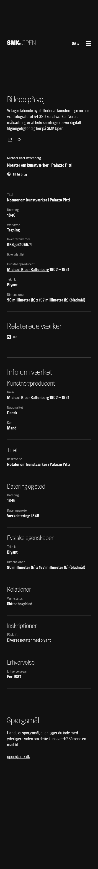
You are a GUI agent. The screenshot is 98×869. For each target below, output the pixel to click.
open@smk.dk (18, 756)
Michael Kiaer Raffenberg (28, 269)
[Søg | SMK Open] (21, 43)
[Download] (10, 139)
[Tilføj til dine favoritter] (20, 139)
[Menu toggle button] (88, 43)
